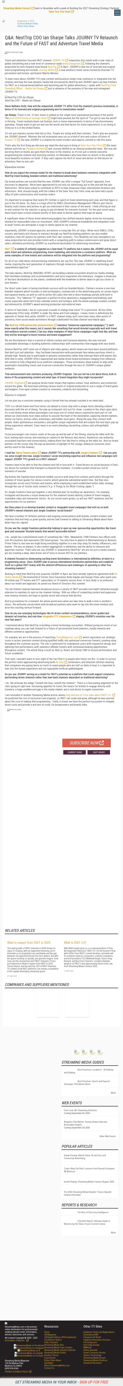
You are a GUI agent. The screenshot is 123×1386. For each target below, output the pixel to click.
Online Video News (25, 26)
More (113, 1092)
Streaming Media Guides (55, 1352)
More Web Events (108, 1136)
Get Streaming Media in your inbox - (61, 1382)
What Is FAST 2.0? (75, 943)
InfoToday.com (90, 1342)
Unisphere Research (92, 1363)
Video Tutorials (51, 1342)
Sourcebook (49, 1357)
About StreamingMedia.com (57, 1365)
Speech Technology (92, 1355)
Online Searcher (90, 1350)
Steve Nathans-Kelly (29, 23)
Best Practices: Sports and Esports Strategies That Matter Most (87, 1083)
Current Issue (74, 752)
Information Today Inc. (15, 1340)
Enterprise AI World (92, 1337)
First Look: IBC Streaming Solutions (80, 1110)
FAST (7, 248)
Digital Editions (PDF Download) (60, 1337)
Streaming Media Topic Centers (58, 1347)
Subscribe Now (84, 743)
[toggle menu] (117, 13)
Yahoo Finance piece (26, 452)
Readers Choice (51, 1355)
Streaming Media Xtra (54, 1345)
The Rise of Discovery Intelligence (93, 1212)
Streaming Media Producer (95, 1360)
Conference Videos (53, 1340)
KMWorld (87, 1347)
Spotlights (48, 1363)
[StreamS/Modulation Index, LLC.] (77, 1005)
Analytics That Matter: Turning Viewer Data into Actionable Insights (85, 1123)
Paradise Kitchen (35, 148)
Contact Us (49, 1368)
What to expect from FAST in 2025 (28, 943)
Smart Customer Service (94, 1352)
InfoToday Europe (91, 1345)
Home (47, 1332)
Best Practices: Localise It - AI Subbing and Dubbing (88, 1071)
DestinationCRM (90, 1334)
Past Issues (98, 752)
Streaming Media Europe (94, 1357)
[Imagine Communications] (48, 1005)
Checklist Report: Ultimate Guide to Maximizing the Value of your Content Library (87, 1222)
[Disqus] (61, 804)
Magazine (50, 1334)
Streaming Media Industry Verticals (60, 1350)
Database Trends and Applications (99, 1332)
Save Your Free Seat (59, 11)
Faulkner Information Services (97, 1340)
